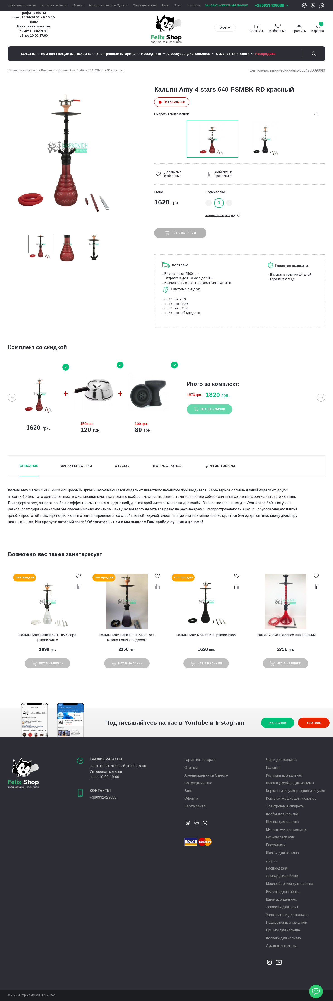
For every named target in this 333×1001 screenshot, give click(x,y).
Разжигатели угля (280, 837)
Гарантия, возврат (54, 5)
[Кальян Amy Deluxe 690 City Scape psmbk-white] (48, 601)
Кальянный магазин (22, 70)
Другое (272, 861)
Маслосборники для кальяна (289, 884)
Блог (165, 5)
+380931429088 (269, 5)
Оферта (191, 798)
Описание (28, 466)
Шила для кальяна (281, 899)
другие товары (220, 466)
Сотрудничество (145, 5)
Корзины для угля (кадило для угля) (295, 791)
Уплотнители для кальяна (287, 915)
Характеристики (76, 466)
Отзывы (78, 5)
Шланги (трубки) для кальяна (290, 783)
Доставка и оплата (22, 5)
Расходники (275, 845)
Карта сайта (194, 806)
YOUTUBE (313, 722)
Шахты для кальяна (282, 853)
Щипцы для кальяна (282, 822)
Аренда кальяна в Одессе (108, 5)
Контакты (194, 5)
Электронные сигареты (285, 806)
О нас (178, 5)
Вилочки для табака (282, 892)
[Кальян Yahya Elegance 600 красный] (285, 601)
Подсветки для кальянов (286, 922)
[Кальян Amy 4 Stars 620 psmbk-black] (206, 601)
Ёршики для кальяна (283, 930)
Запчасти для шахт (282, 907)
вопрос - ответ (168, 466)
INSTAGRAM (278, 722)
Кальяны (47, 70)
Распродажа (276, 868)
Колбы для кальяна (282, 814)
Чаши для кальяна (281, 760)
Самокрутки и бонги (282, 876)
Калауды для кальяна (284, 775)
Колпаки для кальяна (283, 938)
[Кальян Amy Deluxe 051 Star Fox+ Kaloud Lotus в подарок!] (127, 601)
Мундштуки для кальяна (286, 829)
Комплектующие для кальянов (291, 798)
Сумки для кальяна (281, 946)
